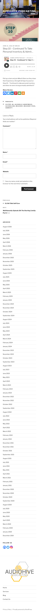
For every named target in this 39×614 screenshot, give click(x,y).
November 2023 (8, 354)
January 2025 (7, 300)
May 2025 (6, 285)
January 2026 (7, 254)
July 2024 (6, 323)
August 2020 (7, 505)
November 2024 (8, 308)
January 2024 (7, 346)
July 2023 (6, 369)
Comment (7, 126)
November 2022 (8, 400)
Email (5, 162)
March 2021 (7, 478)
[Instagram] (11, 547)
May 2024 (6, 331)
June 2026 (6, 234)
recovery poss (29, 106)
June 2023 (6, 373)
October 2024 (7, 312)
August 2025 (7, 273)
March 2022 (7, 431)
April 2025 (6, 288)
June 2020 (6, 512)
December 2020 (8, 489)
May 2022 (6, 424)
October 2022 (7, 404)
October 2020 (7, 497)
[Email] (19, 93)
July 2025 (6, 277)
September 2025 (8, 269)
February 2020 (8, 528)
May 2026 (6, 238)
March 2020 (7, 524)
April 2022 (6, 427)
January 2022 (7, 439)
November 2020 (8, 493)
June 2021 (6, 466)
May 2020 (6, 516)
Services (6, 591)
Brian (17, 46)
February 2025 (8, 296)
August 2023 (7, 366)
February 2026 (8, 250)
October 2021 (7, 451)
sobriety (9, 108)
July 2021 (6, 462)
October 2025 (7, 265)
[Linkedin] (12, 93)
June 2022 (6, 420)
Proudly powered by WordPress (22, 609)
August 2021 (7, 458)
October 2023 (7, 358)
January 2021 (7, 485)
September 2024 (8, 315)
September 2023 (8, 362)
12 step (8, 104)
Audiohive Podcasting (19, 11)
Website (6, 171)
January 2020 (7, 532)
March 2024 (7, 339)
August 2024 (7, 319)
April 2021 (6, 474)
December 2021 (8, 443)
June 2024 (6, 327)
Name (5, 152)
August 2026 (7, 227)
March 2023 (7, 385)
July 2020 (6, 508)
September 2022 (8, 408)
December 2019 (8, 535)
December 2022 (8, 396)
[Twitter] (8, 93)
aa (13, 104)
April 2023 (6, 381)
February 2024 (8, 342)
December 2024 (8, 304)
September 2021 (8, 454)
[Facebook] (4, 93)
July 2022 (6, 416)
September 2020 (8, 501)
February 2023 (8, 389)
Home (5, 588)
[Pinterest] (15, 93)
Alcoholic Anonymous (23, 104)
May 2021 (6, 470)
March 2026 (7, 246)
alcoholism (10, 106)
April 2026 (6, 242)
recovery (19, 106)
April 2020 (6, 520)
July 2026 (6, 230)
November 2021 (8, 447)
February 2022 (8, 435)
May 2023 (6, 377)
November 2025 (8, 261)
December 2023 (8, 350)
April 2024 (6, 335)
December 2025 (8, 257)
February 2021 (7, 481)
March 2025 (7, 292)
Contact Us (6, 599)
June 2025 (6, 281)
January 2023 (7, 393)
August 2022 (7, 412)
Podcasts (9, 101)
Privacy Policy (7, 609)
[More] (23, 93)
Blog (4, 595)
